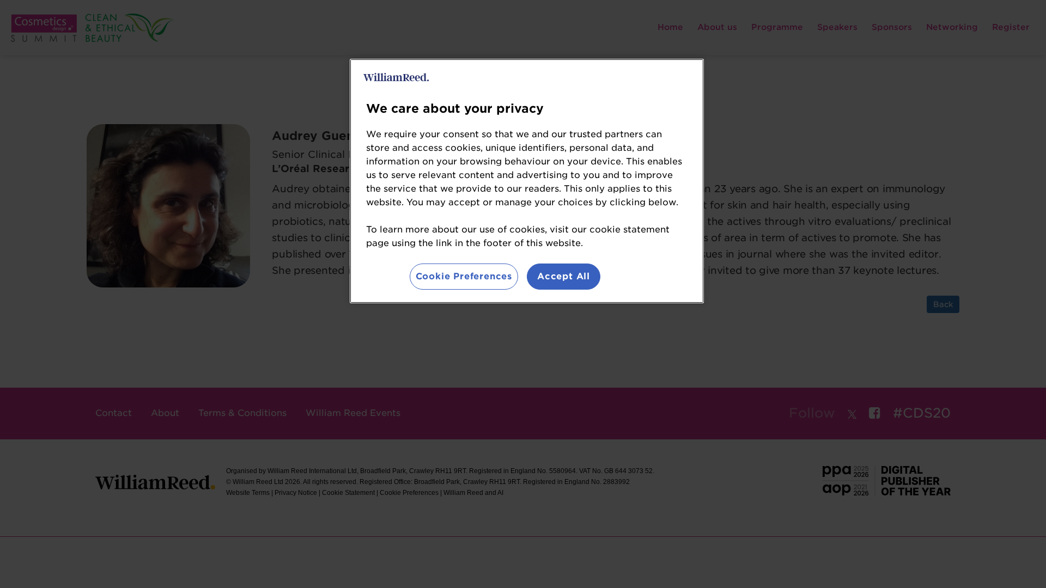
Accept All (563, 276)
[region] (527, 181)
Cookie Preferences (464, 276)
